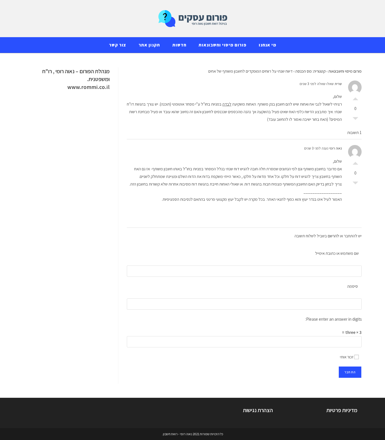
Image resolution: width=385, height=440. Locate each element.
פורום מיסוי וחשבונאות (345, 71)
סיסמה (352, 286)
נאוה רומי (335, 148)
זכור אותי (347, 356)
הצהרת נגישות (258, 410)
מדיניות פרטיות (341, 410)
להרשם (333, 235)
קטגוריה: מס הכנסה (310, 71)
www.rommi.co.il (88, 87)
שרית (338, 83)
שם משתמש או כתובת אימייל (337, 253)
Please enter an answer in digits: (333, 319)
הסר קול (355, 120)
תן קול (355, 97)
